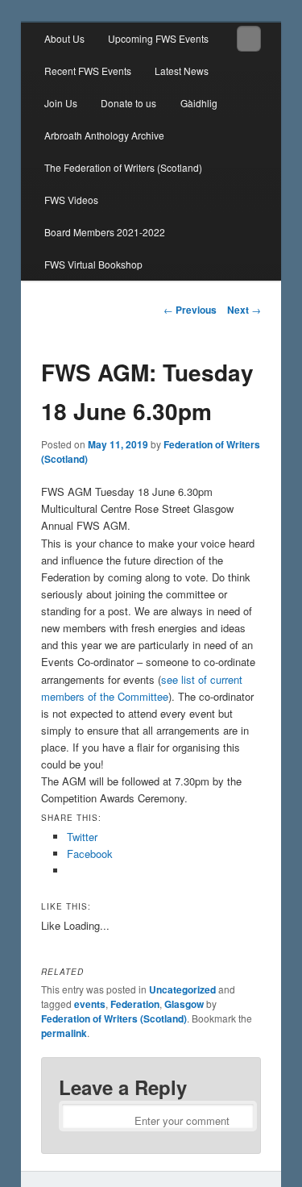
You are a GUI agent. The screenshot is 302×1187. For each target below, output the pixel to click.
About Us (64, 38)
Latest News (182, 70)
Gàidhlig (198, 103)
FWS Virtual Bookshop (93, 264)
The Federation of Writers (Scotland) (123, 167)
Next (244, 309)
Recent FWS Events (87, 70)
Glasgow (184, 1004)
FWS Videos (71, 199)
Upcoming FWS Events (158, 38)
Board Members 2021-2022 (104, 232)
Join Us (60, 103)
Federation (134, 1004)
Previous (190, 309)
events (89, 1004)
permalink (64, 1033)
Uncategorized (182, 989)
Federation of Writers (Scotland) (114, 1018)
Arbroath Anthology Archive (104, 135)
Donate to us (128, 103)
